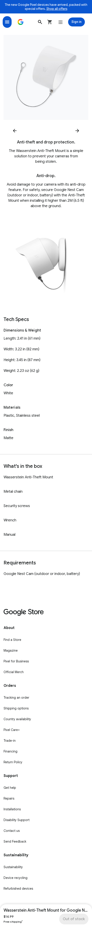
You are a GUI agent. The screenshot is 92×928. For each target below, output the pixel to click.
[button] (40, 22)
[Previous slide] (14, 130)
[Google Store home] (20, 22)
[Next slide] (77, 130)
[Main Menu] (7, 22)
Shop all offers (56, 9)
